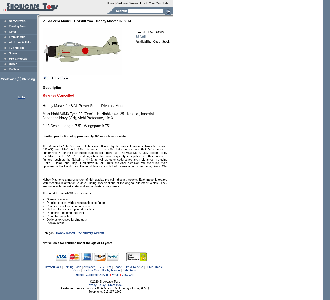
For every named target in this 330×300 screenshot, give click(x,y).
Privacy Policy (96, 285)
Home (80, 274)
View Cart (128, 274)
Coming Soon (17, 26)
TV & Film (104, 267)
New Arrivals (17, 21)
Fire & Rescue (18, 58)
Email (115, 274)
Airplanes (89, 267)
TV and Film (16, 47)
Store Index (115, 285)
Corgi (12, 31)
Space (13, 53)
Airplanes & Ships (20, 42)
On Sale (14, 69)
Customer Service (97, 274)
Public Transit (154, 267)
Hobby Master (111, 270)
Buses (13, 64)
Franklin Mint (17, 37)
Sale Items (130, 270)
